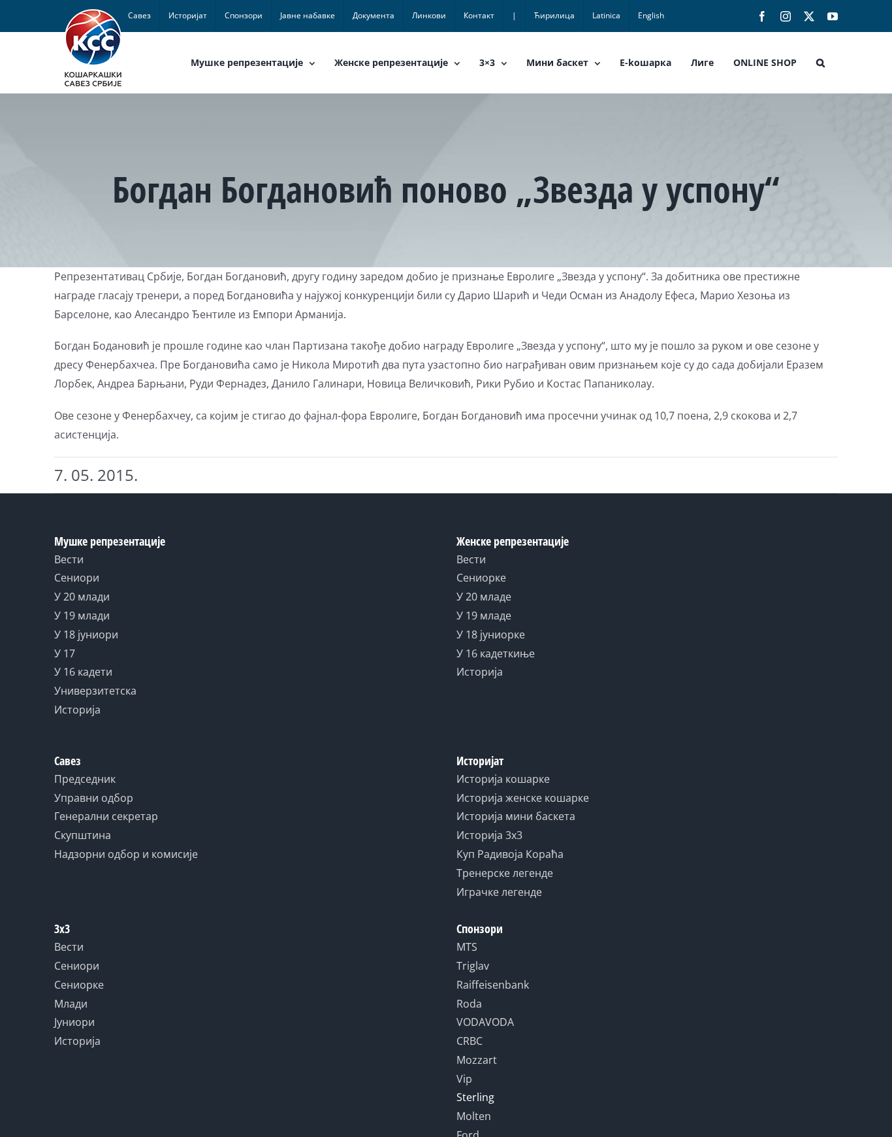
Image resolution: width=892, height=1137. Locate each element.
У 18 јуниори (86, 634)
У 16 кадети (83, 672)
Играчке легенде (499, 892)
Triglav (472, 966)
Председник (85, 779)
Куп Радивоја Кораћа (510, 854)
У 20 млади (82, 596)
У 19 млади (82, 615)
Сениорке (481, 577)
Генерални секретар (106, 816)
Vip (464, 1079)
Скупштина (82, 835)
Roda (469, 1004)
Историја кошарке (503, 779)
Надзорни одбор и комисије (126, 854)
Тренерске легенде (504, 873)
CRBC (469, 1041)
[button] (820, 62)
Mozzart (476, 1060)
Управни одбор (93, 798)
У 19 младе (483, 615)
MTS (466, 947)
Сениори (76, 577)
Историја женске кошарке (522, 798)
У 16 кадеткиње (495, 653)
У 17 (64, 653)
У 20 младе (483, 596)
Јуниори (74, 1022)
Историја (77, 709)
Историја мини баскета (515, 816)
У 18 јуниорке (490, 634)
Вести (69, 559)
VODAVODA (485, 1022)
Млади (71, 1004)
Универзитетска (95, 691)
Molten (473, 1116)
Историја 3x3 (489, 835)
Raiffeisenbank (492, 985)
